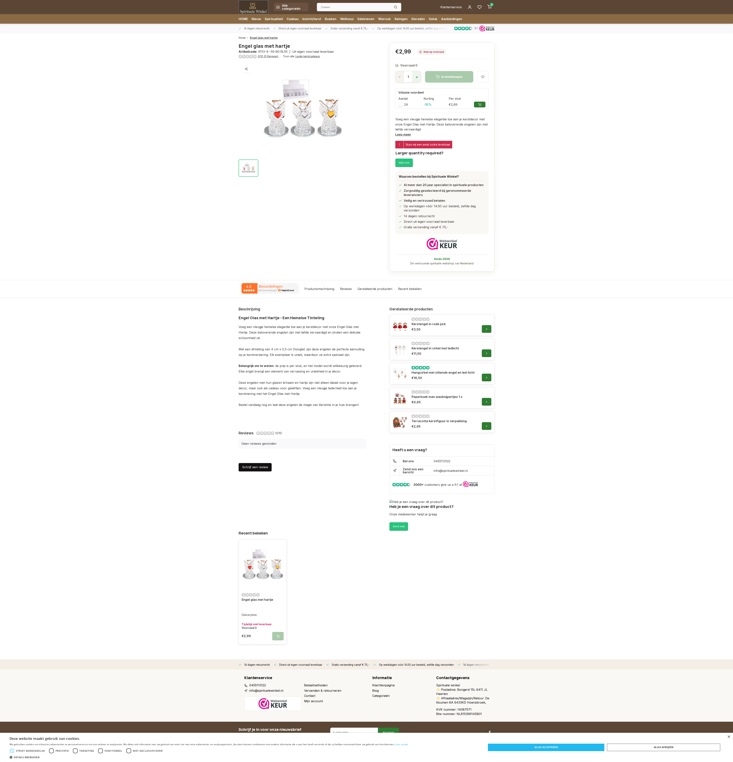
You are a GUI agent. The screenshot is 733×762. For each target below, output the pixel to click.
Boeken (330, 19)
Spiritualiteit (274, 19)
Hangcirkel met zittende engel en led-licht (443, 372)
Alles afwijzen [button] (664, 747)
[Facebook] (489, 732)
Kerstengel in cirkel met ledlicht (435, 348)
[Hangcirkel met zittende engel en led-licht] (400, 373)
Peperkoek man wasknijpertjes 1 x (437, 397)
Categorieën (381, 696)
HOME (243, 19)
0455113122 (442, 461)
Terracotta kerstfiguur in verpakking (439, 421)
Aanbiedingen (451, 19)
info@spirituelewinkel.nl (451, 471)
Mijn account (313, 701)
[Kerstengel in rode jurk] (400, 325)
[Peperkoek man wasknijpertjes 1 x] (400, 398)
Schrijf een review (255, 467)
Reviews (346, 289)
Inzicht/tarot (311, 19)
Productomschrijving (319, 289)
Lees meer (403, 134)
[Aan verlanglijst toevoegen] (281, 545)
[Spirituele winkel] (253, 7)
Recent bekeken (409, 289)
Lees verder (401, 744)
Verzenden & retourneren (322, 690)
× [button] (728, 736)
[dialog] (366, 747)
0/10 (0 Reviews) (268, 56)
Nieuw (256, 19)
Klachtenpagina (383, 685)
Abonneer (388, 732)
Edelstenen (366, 19)
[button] (209, 757)
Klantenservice (451, 7)
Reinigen (401, 19)
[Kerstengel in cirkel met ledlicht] (400, 349)
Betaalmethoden (316, 685)
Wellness (347, 19)
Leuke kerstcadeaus (307, 56)
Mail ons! (404, 162)
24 (406, 104)
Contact (309, 696)
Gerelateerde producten (375, 289)
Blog (375, 690)
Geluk (433, 19)
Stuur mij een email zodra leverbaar (428, 144)
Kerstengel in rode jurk (429, 324)
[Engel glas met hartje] (263, 564)
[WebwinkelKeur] (442, 244)
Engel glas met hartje (264, 37)
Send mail (399, 526)
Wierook (384, 19)
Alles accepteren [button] (546, 747)
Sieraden (418, 19)
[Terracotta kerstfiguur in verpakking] (400, 422)
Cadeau (293, 19)
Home (242, 37)
